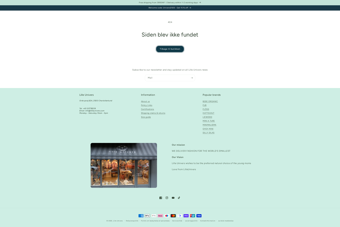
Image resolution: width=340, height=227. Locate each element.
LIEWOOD (207, 117)
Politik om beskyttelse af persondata (155, 221)
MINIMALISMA (209, 125)
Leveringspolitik (191, 221)
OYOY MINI (208, 129)
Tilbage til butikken (170, 49)
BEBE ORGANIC (210, 101)
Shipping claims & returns (153, 113)
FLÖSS (206, 109)
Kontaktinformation (207, 221)
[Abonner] (192, 78)
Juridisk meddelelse (225, 221)
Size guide (146, 117)
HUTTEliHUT (208, 113)
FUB (205, 105)
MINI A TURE (209, 121)
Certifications (147, 109)
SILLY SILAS (208, 132)
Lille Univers (118, 221)
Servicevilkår (177, 221)
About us (145, 101)
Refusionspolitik (132, 221)
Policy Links (146, 105)
